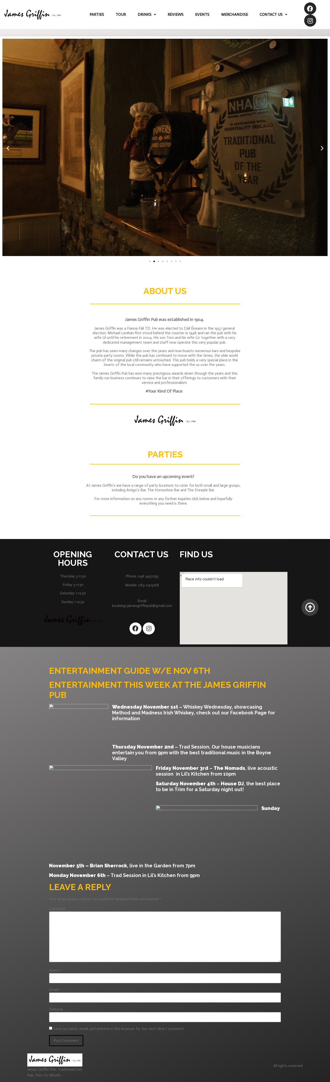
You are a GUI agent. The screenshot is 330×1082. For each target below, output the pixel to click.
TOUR (121, 14)
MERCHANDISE (234, 14)
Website (56, 1009)
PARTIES (97, 14)
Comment (57, 909)
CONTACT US (271, 14)
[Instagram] (310, 21)
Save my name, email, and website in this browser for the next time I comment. (119, 1029)
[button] (150, 261)
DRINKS (144, 14)
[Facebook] (310, 8)
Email (54, 990)
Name (55, 970)
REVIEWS (176, 14)
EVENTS (202, 14)
